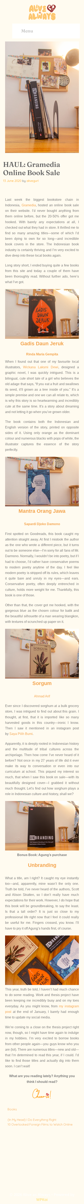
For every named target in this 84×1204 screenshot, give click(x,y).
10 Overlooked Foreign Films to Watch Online (40, 1124)
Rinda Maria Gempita (42, 354)
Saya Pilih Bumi (21, 734)
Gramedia (29, 205)
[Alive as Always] (42, 11)
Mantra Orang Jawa (42, 511)
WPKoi (42, 1199)
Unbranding (42, 865)
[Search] (72, 31)
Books (12, 1109)
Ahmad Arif (42, 696)
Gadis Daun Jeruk (42, 343)
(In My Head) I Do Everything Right (32, 1120)
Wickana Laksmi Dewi (40, 367)
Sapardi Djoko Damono (42, 524)
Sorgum (42, 683)
